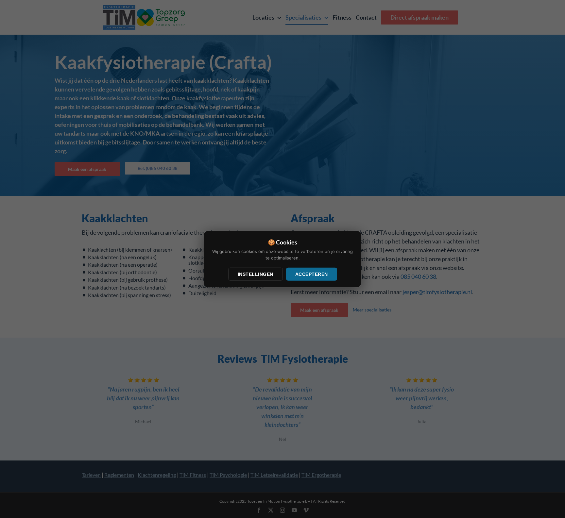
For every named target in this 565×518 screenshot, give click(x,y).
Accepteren (311, 274)
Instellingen (255, 274)
